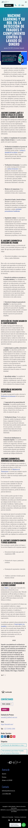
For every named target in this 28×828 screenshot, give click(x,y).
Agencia (4, 774)
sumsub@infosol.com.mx (9, 717)
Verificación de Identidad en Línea (13, 745)
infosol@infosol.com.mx (8, 791)
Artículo (16, 48)
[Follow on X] (8, 736)
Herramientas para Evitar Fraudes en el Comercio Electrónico (13, 752)
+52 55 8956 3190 (9, 729)
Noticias (4, 777)
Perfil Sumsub (6, 704)
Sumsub (21, 48)
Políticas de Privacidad (7, 817)
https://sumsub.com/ (7, 724)
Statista (7, 588)
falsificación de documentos (8, 396)
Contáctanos (8, 5)
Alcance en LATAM (7, 780)
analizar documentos (12, 169)
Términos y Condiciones (20, 817)
